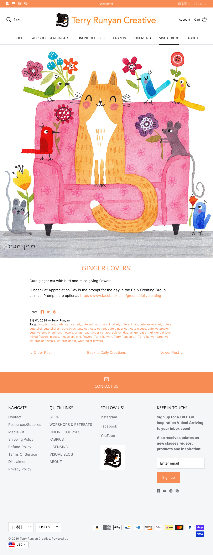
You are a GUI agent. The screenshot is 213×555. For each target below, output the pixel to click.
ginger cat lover (160, 332)
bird (40, 324)
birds (60, 324)
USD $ (197, 3)
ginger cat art (139, 332)
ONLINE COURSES (91, 38)
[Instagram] (19, 3)
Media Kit (16, 432)
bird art (50, 324)
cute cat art (98, 328)
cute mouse (138, 328)
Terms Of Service (22, 454)
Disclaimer (17, 462)
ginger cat (82, 332)
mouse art (67, 336)
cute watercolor (158, 328)
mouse (54, 336)
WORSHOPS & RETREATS (50, 38)
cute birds (69, 328)
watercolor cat (66, 340)
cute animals (129, 324)
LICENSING (142, 38)
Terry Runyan (103, 336)
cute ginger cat (118, 328)
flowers (68, 332)
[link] (120, 296)
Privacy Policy (19, 469)
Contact (14, 417)
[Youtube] (13, 3)
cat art (75, 324)
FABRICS (119, 38)
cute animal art (109, 324)
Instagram (108, 417)
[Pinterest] (25, 3)
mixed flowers (39, 336)
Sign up (168, 477)
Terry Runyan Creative (153, 336)
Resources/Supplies (24, 424)
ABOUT (193, 38)
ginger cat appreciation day (109, 332)
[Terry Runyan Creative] (106, 20)
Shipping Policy (20, 439)
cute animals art (150, 324)
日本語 (182, 3)
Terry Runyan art (125, 336)
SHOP (19, 38)
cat (67, 324)
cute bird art (51, 328)
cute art (168, 324)
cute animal (89, 324)
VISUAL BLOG (169, 38)
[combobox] (17, 544)
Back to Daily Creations (106, 352)
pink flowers (84, 336)
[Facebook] (7, 3)
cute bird (36, 328)
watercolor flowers (90, 340)
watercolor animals (42, 340)
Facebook (108, 426)
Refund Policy (19, 447)
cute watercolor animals (46, 332)
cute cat (83, 328)
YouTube (107, 436)
